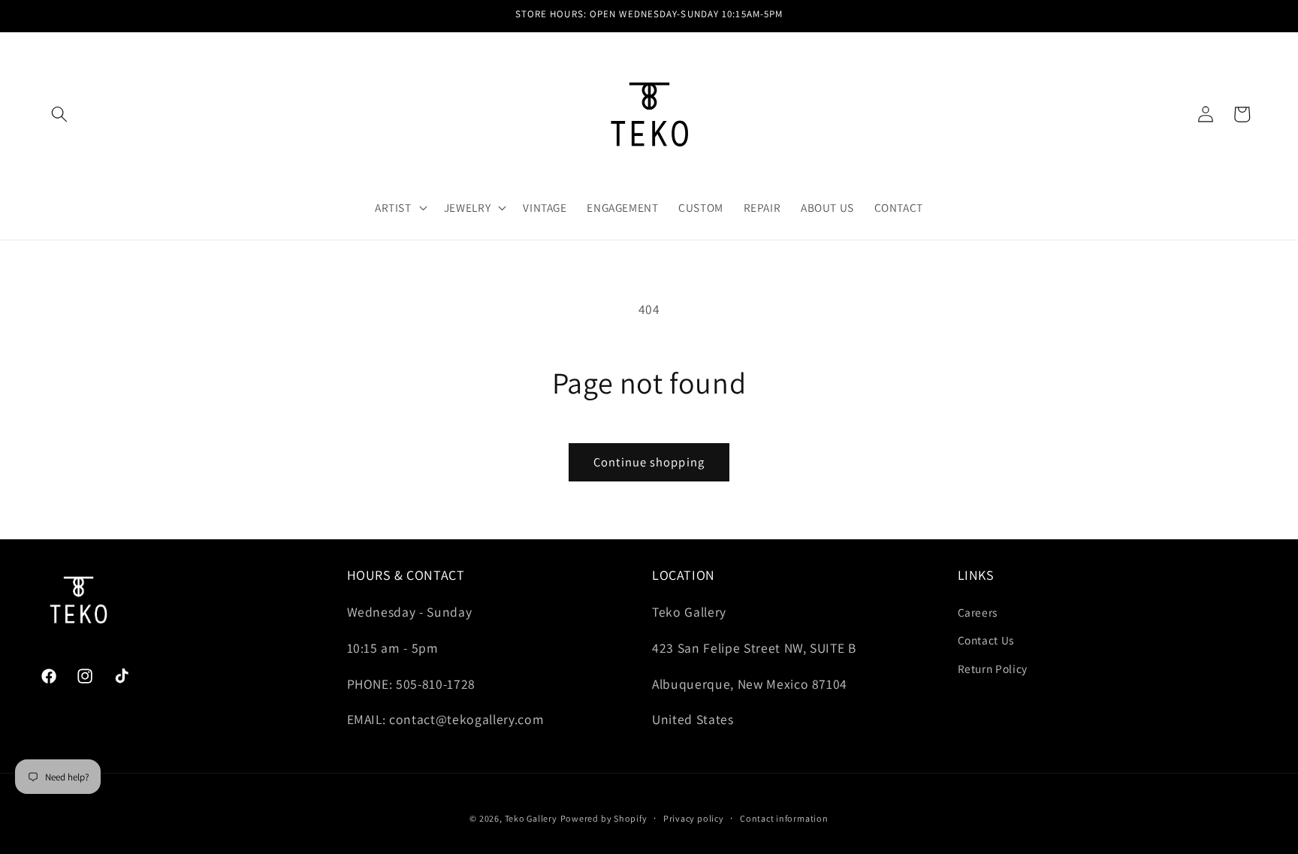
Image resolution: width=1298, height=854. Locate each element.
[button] (59, 114)
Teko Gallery (531, 818)
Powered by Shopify (603, 818)
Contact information (784, 818)
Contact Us (986, 639)
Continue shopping (649, 462)
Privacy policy (693, 818)
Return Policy (993, 668)
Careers (978, 612)
